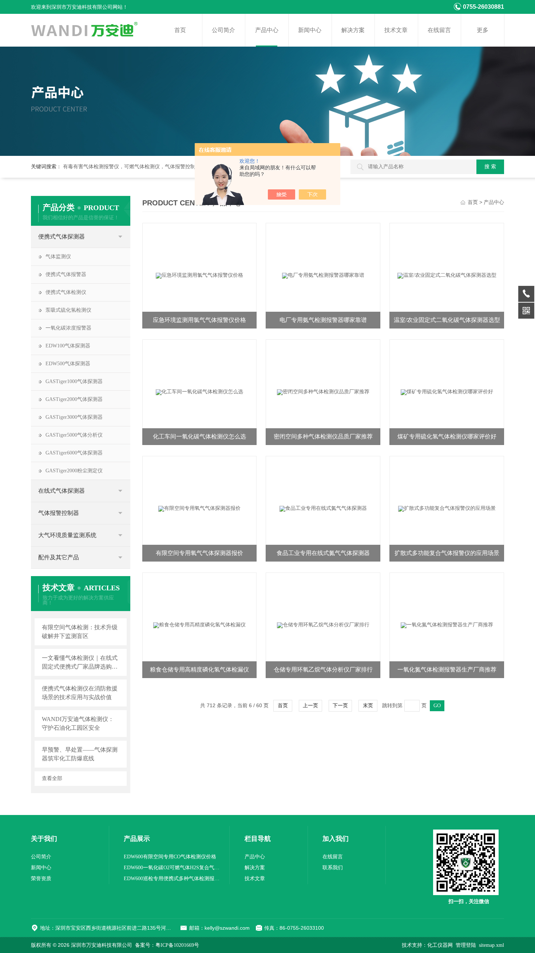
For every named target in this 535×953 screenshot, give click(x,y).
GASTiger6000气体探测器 (74, 453)
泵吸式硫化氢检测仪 (68, 310)
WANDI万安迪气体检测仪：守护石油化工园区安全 (78, 723)
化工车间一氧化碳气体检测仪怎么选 (199, 436)
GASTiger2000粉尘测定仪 (74, 470)
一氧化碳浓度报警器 (68, 328)
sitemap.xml (491, 945)
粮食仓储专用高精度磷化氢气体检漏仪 (199, 669)
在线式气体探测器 (61, 491)
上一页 (310, 705)
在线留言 (439, 30)
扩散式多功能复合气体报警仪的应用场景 (447, 553)
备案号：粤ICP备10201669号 (167, 945)
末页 (368, 705)
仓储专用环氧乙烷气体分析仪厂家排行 (323, 669)
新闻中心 (309, 30)
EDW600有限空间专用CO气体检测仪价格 (170, 856)
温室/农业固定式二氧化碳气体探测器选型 (447, 320)
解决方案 (353, 30)
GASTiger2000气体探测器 (74, 399)
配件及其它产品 (58, 557)
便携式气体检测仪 (65, 292)
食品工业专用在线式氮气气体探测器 (323, 553)
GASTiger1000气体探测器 (74, 381)
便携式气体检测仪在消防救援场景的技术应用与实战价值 (80, 692)
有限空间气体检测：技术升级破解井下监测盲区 (80, 631)
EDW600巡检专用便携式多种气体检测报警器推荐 (173, 878)
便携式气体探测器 (61, 236)
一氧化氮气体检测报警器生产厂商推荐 (446, 669)
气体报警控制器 (58, 513)
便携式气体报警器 (65, 274)
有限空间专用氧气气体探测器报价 (199, 553)
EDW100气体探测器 (67, 345)
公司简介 (223, 30)
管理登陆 (466, 945)
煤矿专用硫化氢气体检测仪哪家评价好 (446, 436)
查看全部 (52, 778)
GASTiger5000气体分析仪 (74, 435)
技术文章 (396, 30)
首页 (180, 30)
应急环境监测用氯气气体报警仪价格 (199, 320)
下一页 (340, 705)
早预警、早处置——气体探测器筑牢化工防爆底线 (80, 754)
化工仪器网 (440, 945)
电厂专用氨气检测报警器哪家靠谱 (323, 320)
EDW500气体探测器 (67, 363)
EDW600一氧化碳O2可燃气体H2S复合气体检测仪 (173, 867)
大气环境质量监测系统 (67, 535)
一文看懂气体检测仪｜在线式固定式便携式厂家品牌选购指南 (80, 663)
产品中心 (266, 30)
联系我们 (332, 867)
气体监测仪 (58, 256)
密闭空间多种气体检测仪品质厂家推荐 (323, 436)
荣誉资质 (41, 878)
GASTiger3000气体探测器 (74, 417)
